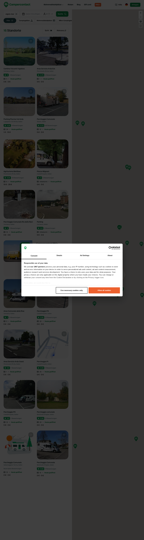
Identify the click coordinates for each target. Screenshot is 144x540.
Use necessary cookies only (72, 290)
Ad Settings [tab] (84, 255)
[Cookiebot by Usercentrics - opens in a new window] (110, 248)
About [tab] (110, 255)
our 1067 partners (37, 267)
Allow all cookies (104, 290)
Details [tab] (59, 255)
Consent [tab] (34, 256)
